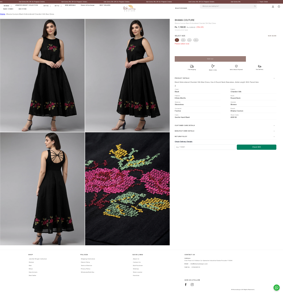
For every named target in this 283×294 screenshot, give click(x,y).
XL (196, 40)
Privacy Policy (85, 268)
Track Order (263, 2)
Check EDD (256, 147)
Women (31, 262)
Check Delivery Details (183, 142)
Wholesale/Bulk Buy (87, 272)
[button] (6, 6)
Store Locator (137, 272)
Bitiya (31, 268)
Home (2, 14)
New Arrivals (33, 272)
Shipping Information (88, 259)
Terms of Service (86, 265)
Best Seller (32, 275)
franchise (136, 275)
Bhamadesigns (237, 289)
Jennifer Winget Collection (38, 259)
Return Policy (85, 262)
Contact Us (137, 262)
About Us (136, 259)
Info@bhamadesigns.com (199, 264)
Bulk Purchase (181, 8)
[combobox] (228, 6)
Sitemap (136, 268)
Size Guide (272, 35)
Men (30, 265)
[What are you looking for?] (254, 6)
